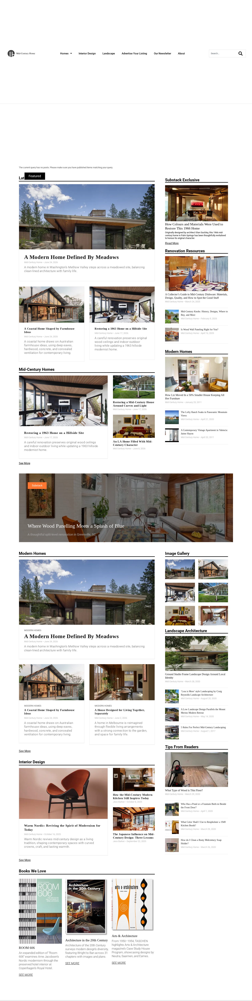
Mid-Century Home (33, 262)
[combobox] (223, 53)
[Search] (241, 53)
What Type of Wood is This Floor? (184, 790)
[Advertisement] (126, 139)
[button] (35, 176)
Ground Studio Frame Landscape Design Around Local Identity (195, 676)
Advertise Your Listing (134, 53)
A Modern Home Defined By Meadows (71, 257)
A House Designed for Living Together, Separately (120, 712)
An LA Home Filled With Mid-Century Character (132, 443)
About (181, 53)
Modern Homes (32, 630)
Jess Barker (119, 802)
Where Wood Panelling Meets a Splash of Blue (76, 526)
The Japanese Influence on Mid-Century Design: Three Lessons (133, 836)
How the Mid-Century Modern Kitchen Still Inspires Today (133, 796)
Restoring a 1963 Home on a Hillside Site (121, 328)
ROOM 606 (27, 948)
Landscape (109, 53)
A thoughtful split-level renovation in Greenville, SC (62, 534)
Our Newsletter (162, 53)
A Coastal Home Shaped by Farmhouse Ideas (49, 330)
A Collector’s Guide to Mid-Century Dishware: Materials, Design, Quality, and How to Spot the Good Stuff (196, 296)
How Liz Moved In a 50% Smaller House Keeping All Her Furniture (194, 397)
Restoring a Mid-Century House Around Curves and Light (133, 404)
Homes (64, 53)
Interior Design (87, 53)
